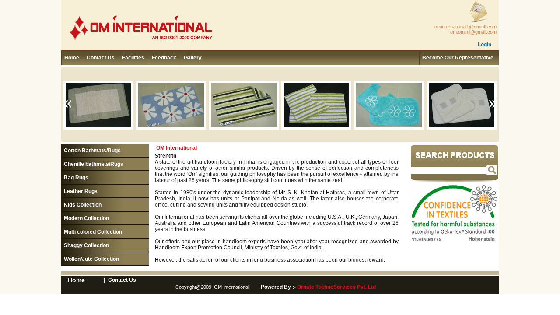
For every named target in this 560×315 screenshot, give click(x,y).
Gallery (193, 58)
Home (71, 58)
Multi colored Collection (93, 232)
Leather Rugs (81, 191)
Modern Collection (86, 218)
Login (484, 45)
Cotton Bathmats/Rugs (92, 150)
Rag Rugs (76, 178)
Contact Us (101, 58)
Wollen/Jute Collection (91, 259)
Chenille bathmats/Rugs (93, 164)
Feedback (164, 58)
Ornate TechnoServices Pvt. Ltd (336, 287)
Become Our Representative (458, 58)
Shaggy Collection (86, 245)
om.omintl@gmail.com (473, 32)
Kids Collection (83, 205)
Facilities (133, 58)
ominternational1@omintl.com (465, 26)
